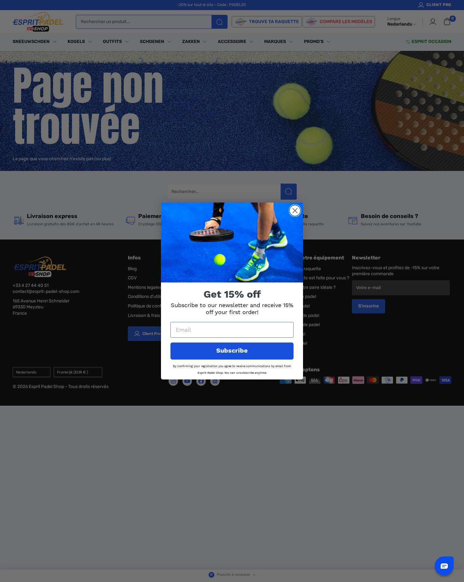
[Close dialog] (294, 210)
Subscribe (232, 351)
